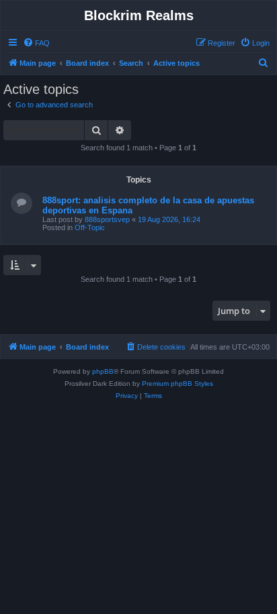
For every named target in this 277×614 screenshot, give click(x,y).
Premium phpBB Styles (177, 383)
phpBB (103, 371)
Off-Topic (90, 227)
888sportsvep (107, 219)
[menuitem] (36, 43)
